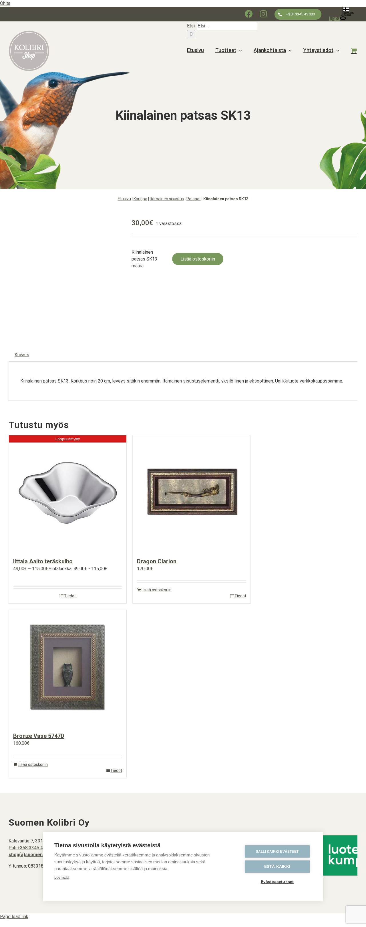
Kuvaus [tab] (22, 354)
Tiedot (70, 596)
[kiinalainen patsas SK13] (66, 273)
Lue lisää (61, 877)
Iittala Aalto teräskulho (43, 561)
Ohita (5, 3)
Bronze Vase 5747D (38, 735)
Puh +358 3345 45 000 (31, 847)
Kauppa (140, 199)
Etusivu (124, 199)
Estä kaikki (277, 866)
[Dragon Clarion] (191, 493)
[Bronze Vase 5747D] (67, 668)
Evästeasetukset (277, 882)
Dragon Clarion (156, 561)
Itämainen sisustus (167, 199)
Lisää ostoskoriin (197, 259)
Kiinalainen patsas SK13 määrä (144, 259)
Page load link (14, 916)
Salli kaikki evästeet (277, 852)
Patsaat (193, 199)
